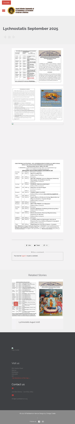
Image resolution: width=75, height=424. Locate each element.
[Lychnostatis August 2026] (37, 299)
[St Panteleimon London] (21, 10)
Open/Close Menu (3, 10)
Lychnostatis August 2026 (29, 322)
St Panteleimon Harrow (32, 413)
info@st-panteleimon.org (19, 399)
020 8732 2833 (28, 392)
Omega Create (50, 413)
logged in (24, 256)
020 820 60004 (17, 392)
